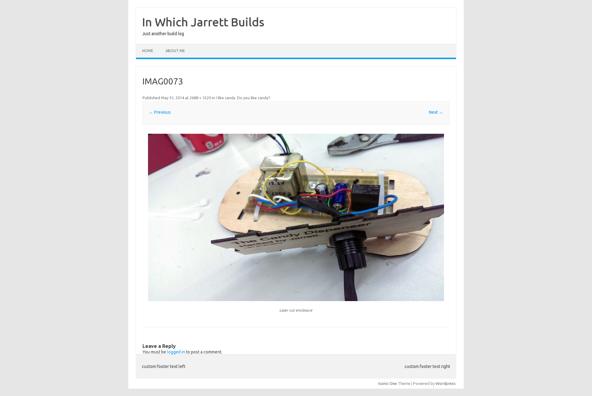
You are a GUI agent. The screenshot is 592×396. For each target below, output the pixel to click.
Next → (436, 112)
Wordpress (446, 383)
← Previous (160, 112)
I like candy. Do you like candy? (243, 98)
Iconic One (387, 383)
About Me (175, 51)
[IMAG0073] (296, 217)
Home (147, 51)
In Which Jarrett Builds (203, 21)
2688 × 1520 (200, 98)
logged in (176, 351)
